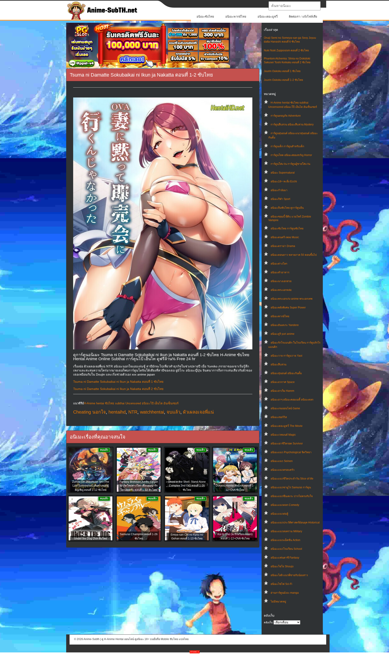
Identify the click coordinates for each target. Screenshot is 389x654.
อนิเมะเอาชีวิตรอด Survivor (287, 443)
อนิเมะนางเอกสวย (281, 281)
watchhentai (152, 412)
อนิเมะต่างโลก (279, 263)
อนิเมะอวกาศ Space (283, 382)
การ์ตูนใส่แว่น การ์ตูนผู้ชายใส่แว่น (290, 163)
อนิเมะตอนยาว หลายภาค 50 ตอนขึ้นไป (294, 254)
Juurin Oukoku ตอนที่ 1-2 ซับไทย (283, 79)
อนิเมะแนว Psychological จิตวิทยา (291, 452)
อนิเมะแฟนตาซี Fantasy (285, 557)
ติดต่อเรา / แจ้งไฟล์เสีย (303, 16)
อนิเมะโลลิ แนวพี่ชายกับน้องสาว (289, 575)
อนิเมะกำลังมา (279, 190)
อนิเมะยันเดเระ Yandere (285, 325)
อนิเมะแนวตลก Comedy (285, 505)
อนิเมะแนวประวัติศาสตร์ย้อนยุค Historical (295, 522)
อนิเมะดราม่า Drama (283, 246)
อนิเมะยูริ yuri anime (282, 333)
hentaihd (117, 412)
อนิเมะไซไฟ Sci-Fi (281, 584)
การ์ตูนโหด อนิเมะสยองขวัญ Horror (291, 155)
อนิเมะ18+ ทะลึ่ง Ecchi (284, 181)
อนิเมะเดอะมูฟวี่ (268, 16)
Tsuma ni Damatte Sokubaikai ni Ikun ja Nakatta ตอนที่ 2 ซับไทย (118, 389)
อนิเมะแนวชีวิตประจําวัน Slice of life (292, 478)
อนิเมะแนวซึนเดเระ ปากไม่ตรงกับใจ (292, 496)
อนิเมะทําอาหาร (280, 272)
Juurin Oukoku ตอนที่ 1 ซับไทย (282, 71)
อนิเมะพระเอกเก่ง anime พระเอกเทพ (291, 298)
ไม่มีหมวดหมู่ (278, 601)
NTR (132, 412)
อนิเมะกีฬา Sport (280, 199)
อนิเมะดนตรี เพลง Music (285, 237)
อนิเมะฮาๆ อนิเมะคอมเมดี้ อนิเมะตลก (292, 399)
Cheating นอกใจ (89, 412)
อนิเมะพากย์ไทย (235, 16)
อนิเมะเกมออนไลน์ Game (285, 408)
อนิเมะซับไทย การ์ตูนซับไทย (287, 228)
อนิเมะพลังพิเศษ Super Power (288, 307)
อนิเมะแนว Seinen (282, 461)
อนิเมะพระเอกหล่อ (281, 290)
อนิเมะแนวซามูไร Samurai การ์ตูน (291, 487)
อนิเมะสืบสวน (278, 364)
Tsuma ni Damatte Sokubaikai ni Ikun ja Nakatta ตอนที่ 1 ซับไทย (118, 381)
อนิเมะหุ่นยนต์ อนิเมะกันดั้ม (286, 373)
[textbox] (295, 5)
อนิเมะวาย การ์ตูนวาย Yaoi (286, 355)
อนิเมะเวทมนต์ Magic (283, 434)
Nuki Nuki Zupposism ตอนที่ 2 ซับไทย (286, 50)
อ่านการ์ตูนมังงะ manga (285, 592)
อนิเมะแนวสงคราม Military (286, 531)
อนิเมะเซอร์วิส (279, 417)
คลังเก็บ (268, 622)
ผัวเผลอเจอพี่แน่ (198, 412)
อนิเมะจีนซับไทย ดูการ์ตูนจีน (287, 207)
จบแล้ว (173, 412)
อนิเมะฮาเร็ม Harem (282, 390)
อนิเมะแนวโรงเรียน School (286, 548)
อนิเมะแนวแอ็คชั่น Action (285, 540)
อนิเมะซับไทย (205, 16)
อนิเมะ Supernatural (283, 172)
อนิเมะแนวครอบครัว (282, 469)
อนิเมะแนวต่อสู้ (279, 513)
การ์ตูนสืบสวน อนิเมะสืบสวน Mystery (292, 124)
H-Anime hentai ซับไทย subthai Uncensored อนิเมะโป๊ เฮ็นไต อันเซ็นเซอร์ (131, 403)
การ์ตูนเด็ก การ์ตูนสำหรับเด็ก (287, 146)
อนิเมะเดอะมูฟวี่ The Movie (287, 426)
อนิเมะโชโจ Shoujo (282, 566)
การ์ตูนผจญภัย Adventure (286, 115)
